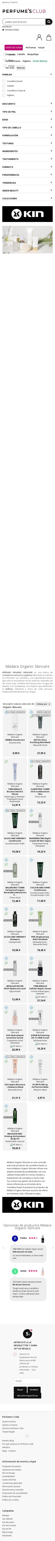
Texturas (8, 143)
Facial (41, 47)
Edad (5, 119)
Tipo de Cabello (11, 127)
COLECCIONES (9, 198)
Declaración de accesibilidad (14, 1493)
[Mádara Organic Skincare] (27, 213)
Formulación (10, 135)
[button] (3, 1271)
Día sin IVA (6, 1529)
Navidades (7, 1535)
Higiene (27, 61)
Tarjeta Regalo (8, 1431)
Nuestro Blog (8, 1440)
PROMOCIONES (12, 29)
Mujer (20, 1389)
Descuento (8, 103)
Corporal (10, 54)
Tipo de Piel (9, 111)
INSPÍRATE (7, 26)
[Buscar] (49, 22)
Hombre (34, 1389)
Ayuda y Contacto (10, 2)
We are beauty (8, 1473)
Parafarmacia (13, 61)
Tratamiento (10, 159)
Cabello (21, 54)
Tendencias (9, 182)
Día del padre (8, 1522)
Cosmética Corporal (16, 90)
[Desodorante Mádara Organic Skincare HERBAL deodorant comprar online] (15, 747)
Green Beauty (40, 61)
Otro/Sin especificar (27, 1395)
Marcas (21, 67)
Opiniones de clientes (11, 1469)
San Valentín (7, 1519)
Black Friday (7, 1532)
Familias (7, 74)
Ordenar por (42, 704)
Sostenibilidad (8, 1476)
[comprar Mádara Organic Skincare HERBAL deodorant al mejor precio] (15, 724)
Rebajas (5, 1515)
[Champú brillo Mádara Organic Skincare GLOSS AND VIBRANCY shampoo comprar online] (15, 944)
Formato (7, 167)
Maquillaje (32, 54)
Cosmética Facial (14, 81)
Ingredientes (10, 151)
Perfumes (31, 47)
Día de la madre (9, 1525)
